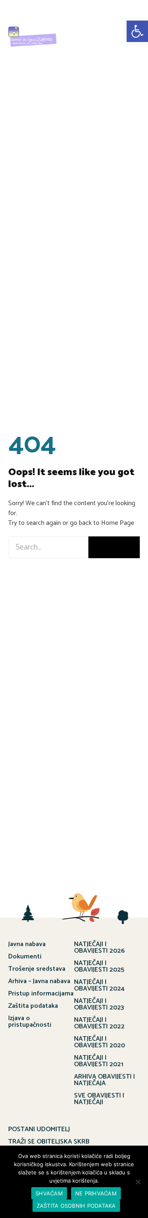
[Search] (114, 547)
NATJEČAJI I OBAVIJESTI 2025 (99, 966)
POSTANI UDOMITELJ (39, 1129)
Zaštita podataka (33, 1006)
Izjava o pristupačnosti (29, 1021)
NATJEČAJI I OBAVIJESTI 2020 (99, 1042)
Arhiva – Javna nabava (39, 981)
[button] (18, 85)
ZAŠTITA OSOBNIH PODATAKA (76, 1205)
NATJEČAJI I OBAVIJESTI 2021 (98, 1061)
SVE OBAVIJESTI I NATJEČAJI (99, 1099)
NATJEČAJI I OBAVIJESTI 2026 (99, 947)
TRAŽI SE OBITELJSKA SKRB (49, 1141)
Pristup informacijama (41, 993)
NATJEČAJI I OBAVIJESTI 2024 (99, 985)
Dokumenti (25, 956)
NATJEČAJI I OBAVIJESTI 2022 (99, 1023)
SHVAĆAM (49, 1193)
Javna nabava (27, 944)
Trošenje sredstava (36, 968)
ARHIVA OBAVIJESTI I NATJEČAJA (104, 1080)
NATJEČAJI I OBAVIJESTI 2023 (99, 1004)
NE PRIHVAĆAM (96, 1193)
